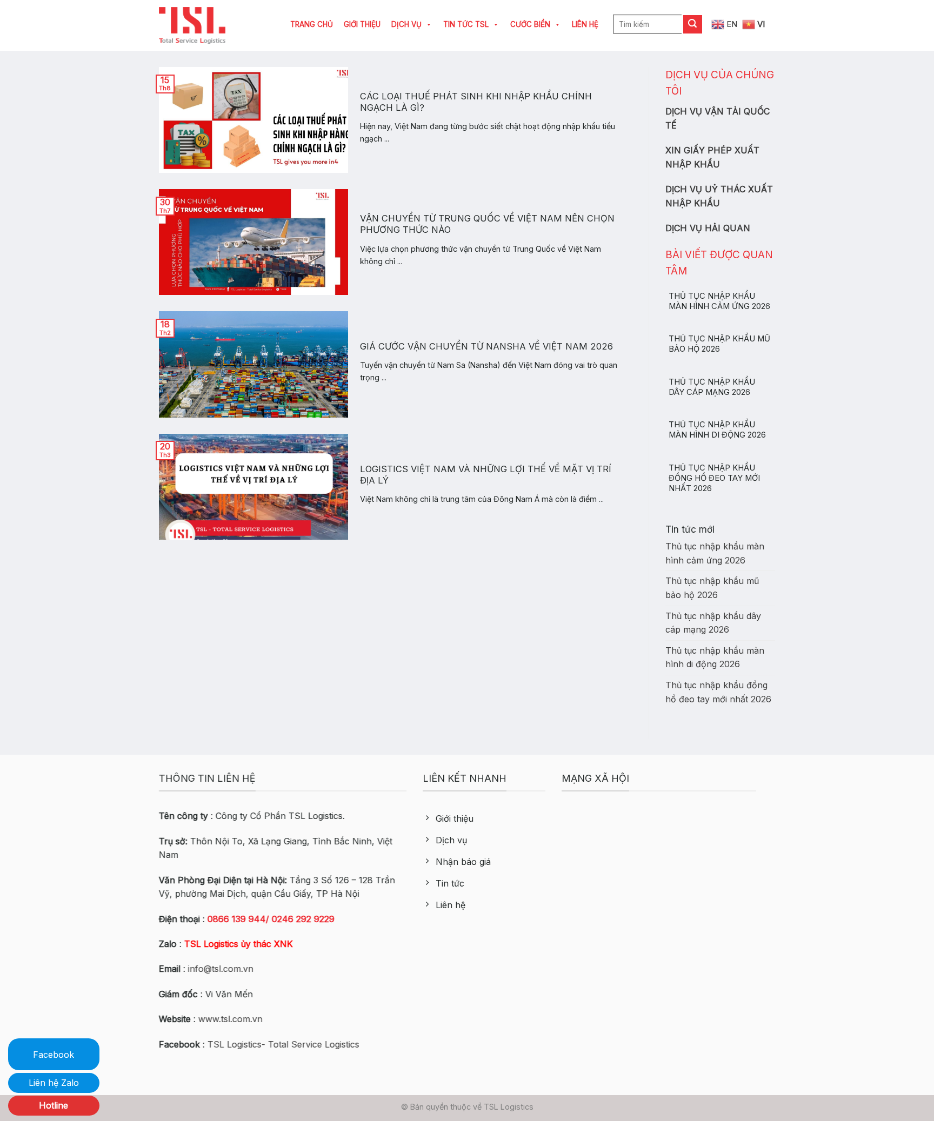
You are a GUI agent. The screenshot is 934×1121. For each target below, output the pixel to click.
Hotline (53, 1105)
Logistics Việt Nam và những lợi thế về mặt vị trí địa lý (485, 475)
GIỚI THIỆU (362, 24)
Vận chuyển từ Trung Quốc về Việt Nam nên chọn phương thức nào (487, 224)
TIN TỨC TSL (466, 24)
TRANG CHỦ (311, 24)
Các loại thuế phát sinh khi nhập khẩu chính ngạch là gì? (476, 102)
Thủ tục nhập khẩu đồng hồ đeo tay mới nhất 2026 (714, 478)
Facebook (53, 1054)
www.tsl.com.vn (230, 1018)
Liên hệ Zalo (54, 1082)
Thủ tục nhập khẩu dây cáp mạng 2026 (712, 387)
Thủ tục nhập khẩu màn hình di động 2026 (717, 430)
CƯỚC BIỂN (530, 24)
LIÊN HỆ (585, 24)
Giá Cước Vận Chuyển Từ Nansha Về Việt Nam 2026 (486, 346)
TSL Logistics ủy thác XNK (238, 943)
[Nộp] (693, 24)
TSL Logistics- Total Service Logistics (283, 1044)
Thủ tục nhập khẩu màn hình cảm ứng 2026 (719, 301)
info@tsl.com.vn (220, 969)
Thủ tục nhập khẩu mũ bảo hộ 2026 (719, 344)
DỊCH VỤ (406, 24)
